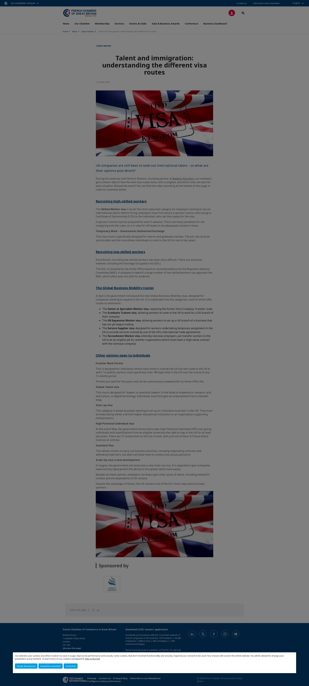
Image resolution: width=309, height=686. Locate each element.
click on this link (92, 658)
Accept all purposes (26, 666)
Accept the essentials (50, 666)
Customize (71, 666)
